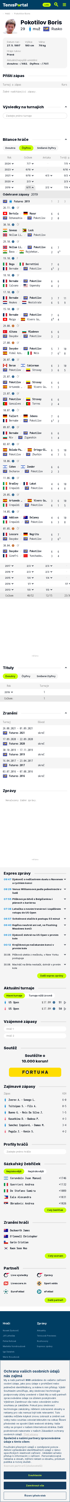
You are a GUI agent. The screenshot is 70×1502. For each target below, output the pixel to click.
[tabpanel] (35, 376)
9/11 (28, 187)
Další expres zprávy (51, 975)
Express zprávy (44, 1346)
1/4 (29, 577)
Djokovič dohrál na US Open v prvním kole (35, 936)
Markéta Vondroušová (14, 1346)
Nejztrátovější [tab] (36, 1171)
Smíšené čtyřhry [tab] (46, 147)
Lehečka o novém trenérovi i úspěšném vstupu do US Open (36, 910)
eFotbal (48, 1291)
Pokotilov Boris (22, 13)
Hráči (7, 13)
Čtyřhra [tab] (26, 147)
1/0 (29, 589)
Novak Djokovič (11, 1330)
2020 (8, 181)
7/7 (29, 163)
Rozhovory (42, 1341)
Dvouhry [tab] (10, 676)
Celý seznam (55, 1255)
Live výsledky (19, 1275)
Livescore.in (18, 1283)
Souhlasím (35, 1475)
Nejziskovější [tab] (13, 1171)
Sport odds (51, 1283)
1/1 (29, 583)
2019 (7, 187)
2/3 (29, 181)
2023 (8, 169)
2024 (8, 163)
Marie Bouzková (11, 1357)
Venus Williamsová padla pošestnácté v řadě (36, 891)
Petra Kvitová (9, 1341)
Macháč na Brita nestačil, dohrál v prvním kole (36, 966)
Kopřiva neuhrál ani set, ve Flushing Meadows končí (34, 927)
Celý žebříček (55, 1209)
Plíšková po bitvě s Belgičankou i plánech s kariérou (32, 900)
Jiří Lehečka (9, 1335)
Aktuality (41, 1330)
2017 (7, 565)
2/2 (47, 187)
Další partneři (55, 1300)
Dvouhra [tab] (10, 147)
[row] (35, 164)
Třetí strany (30, 1434)
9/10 (28, 175)
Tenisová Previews (46, 1335)
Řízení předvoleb (35, 1495)
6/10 (28, 169)
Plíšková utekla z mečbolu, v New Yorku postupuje (35, 956)
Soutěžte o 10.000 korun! (35, 1058)
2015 (7, 577)
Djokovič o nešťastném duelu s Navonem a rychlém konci (37, 881)
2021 (7, 175)
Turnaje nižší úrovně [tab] (40, 995)
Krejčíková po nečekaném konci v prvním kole (33, 946)
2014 (7, 583)
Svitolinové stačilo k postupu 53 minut (36, 918)
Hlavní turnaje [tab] (14, 995)
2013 (7, 589)
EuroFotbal (17, 1291)
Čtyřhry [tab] (26, 676)
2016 (7, 571)
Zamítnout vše (35, 1485)
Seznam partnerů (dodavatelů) (23, 1465)
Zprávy (48, 1275)
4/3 (47, 175)
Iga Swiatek (8, 1351)
